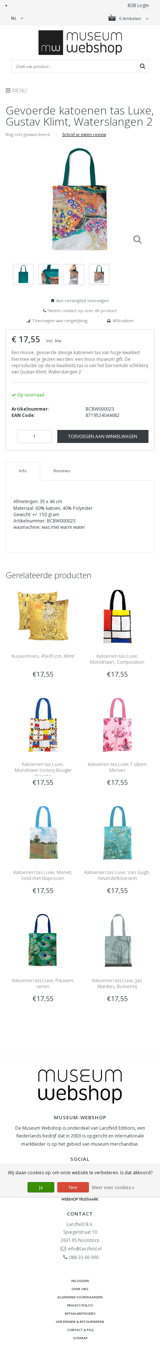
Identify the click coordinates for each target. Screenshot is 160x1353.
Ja (41, 1187)
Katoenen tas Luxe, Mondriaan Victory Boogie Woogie (43, 770)
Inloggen (80, 1280)
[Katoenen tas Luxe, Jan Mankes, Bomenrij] (117, 940)
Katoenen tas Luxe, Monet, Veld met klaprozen (42, 875)
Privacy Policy (80, 1305)
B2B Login (138, 5)
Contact (80, 1213)
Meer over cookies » (113, 1187)
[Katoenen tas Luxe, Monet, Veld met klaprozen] (42, 832)
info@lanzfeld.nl (85, 1249)
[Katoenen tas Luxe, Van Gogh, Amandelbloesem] (117, 832)
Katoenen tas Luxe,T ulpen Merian (117, 767)
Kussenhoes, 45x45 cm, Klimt (43, 656)
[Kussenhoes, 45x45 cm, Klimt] (42, 616)
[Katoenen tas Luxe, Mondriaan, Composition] (117, 616)
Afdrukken (123, 320)
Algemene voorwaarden (80, 1297)
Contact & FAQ (80, 1329)
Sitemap (80, 1338)
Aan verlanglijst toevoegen (82, 300)
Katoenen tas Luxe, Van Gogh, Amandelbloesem (117, 875)
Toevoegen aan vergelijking (59, 320)
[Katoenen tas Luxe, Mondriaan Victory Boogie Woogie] (42, 724)
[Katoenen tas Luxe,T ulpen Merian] (117, 724)
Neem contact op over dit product (82, 310)
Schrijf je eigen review (84, 134)
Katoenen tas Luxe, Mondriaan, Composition (117, 659)
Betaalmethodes (80, 1313)
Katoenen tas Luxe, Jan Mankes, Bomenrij (117, 983)
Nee (73, 1187)
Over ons (80, 1288)
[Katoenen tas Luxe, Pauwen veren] (42, 940)
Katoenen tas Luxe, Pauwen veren (42, 983)
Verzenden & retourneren (80, 1321)
